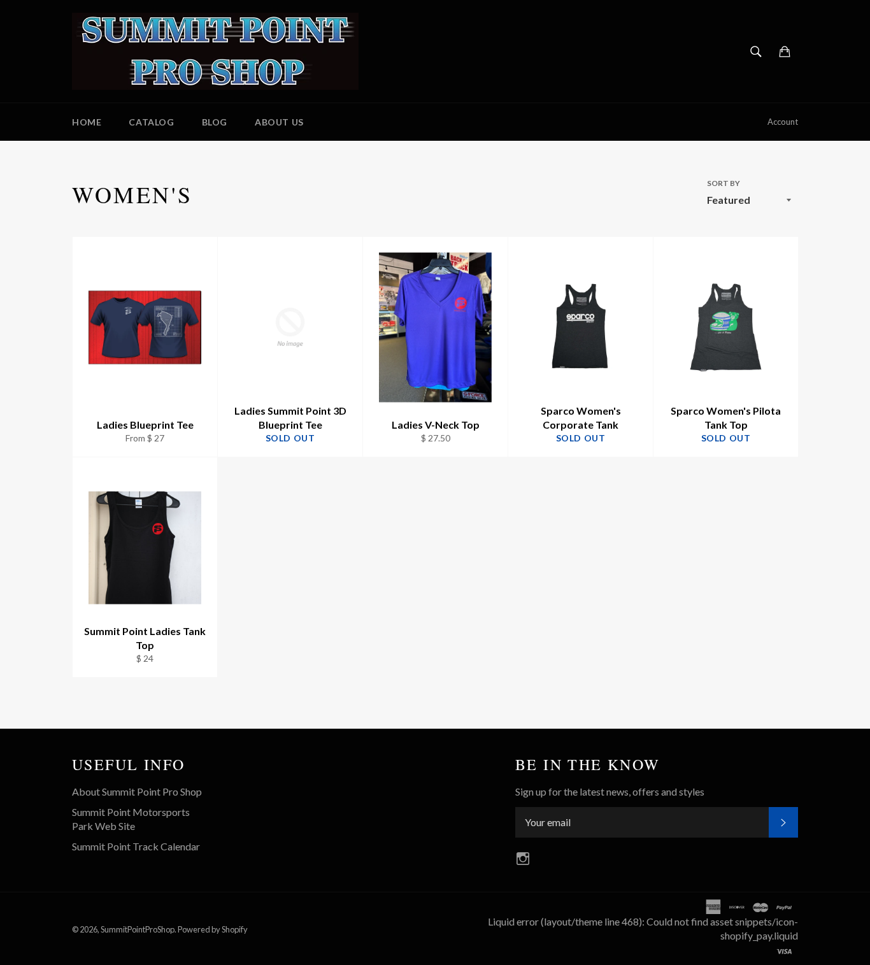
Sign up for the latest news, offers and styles (609, 791)
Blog (214, 122)
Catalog (151, 122)
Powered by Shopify (213, 929)
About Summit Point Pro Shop (137, 791)
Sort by (723, 183)
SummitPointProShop (138, 929)
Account (782, 122)
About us (279, 122)
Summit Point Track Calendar (136, 846)
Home (86, 122)
